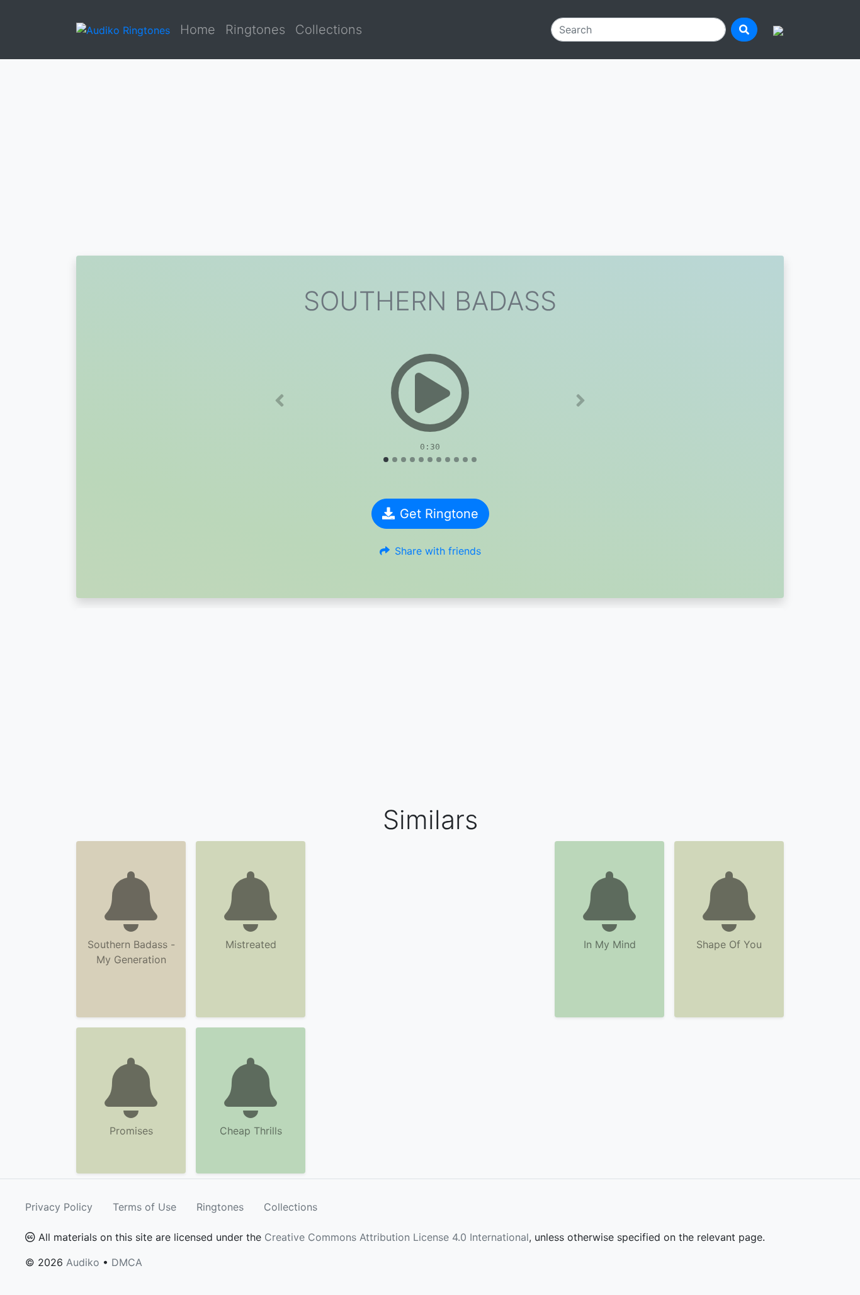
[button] (279, 400)
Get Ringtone (439, 513)
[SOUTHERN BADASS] (430, 393)
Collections (328, 29)
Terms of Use (144, 1207)
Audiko (82, 1262)
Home (197, 29)
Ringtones (255, 29)
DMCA (126, 1262)
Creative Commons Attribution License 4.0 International (396, 1237)
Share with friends (438, 551)
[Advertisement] (430, 157)
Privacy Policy (59, 1207)
